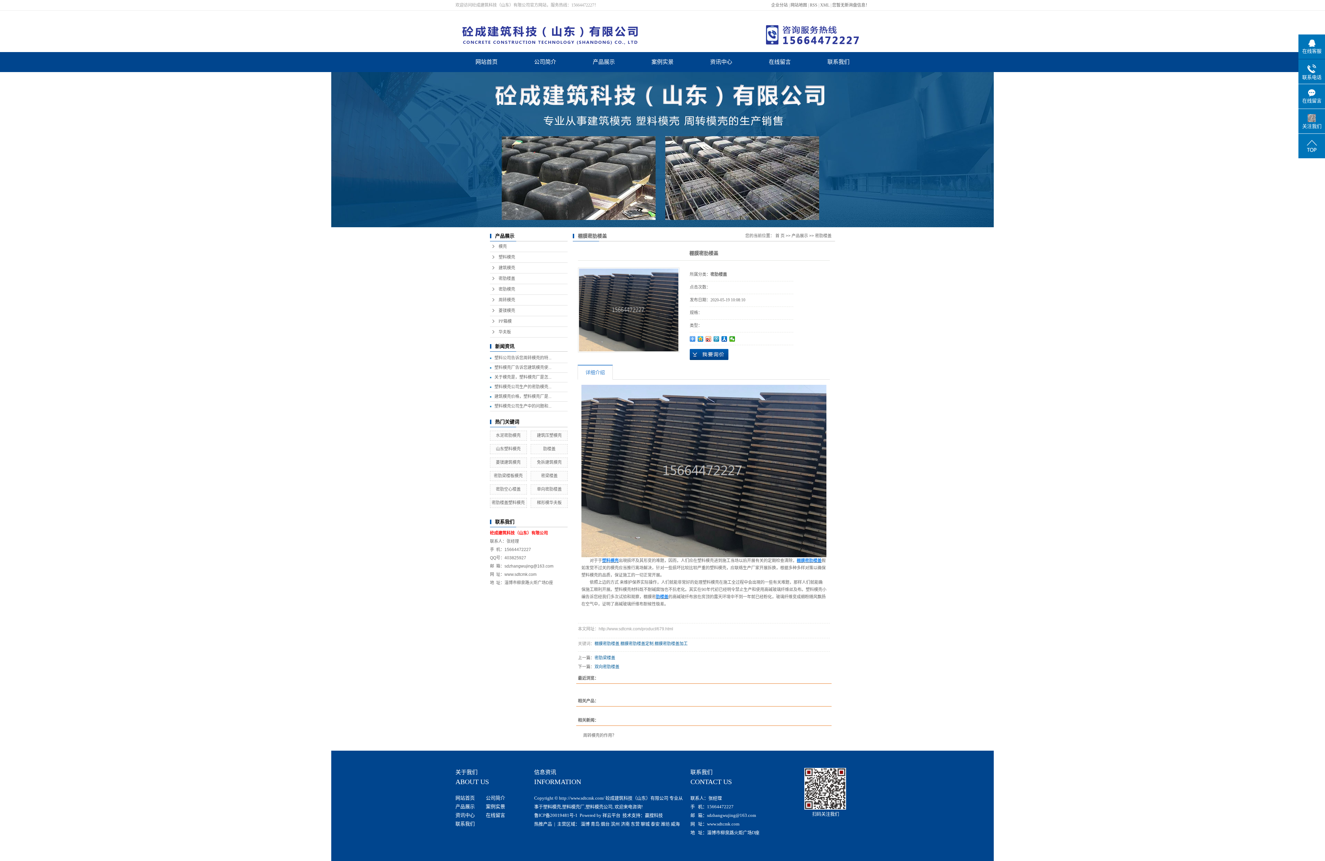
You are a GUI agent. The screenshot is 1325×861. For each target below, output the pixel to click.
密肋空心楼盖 (508, 489)
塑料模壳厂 (573, 806)
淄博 (585, 824)
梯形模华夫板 (549, 502)
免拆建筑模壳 (549, 462)
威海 (675, 824)
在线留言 (780, 62)
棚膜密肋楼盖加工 (671, 643)
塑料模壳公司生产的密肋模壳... (522, 386)
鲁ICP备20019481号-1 (556, 815)
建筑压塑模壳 (549, 435)
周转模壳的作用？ (599, 735)
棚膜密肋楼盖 (607, 643)
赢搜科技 (654, 815)
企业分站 (779, 5)
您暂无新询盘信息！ (851, 5)
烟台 (605, 824)
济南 (625, 824)
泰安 (655, 824)
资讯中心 (721, 62)
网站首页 (486, 62)
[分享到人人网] (724, 339)
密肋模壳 (507, 289)
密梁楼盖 (549, 475)
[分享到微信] (732, 339)
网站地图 (799, 5)
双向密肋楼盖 (607, 666)
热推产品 (543, 824)
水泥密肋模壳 (508, 435)
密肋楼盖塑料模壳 (508, 502)
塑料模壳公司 (599, 806)
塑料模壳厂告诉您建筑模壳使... (522, 367)
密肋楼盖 (507, 278)
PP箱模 (505, 321)
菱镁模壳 (507, 310)
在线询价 (709, 354)
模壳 (503, 246)
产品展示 (604, 62)
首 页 (780, 235)
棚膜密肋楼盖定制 (637, 643)
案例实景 (662, 62)
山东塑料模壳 (508, 449)
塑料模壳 (507, 257)
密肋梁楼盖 (605, 657)
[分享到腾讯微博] (716, 339)
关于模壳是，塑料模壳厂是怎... (522, 377)
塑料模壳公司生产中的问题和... (522, 406)
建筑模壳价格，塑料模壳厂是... (522, 396)
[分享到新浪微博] (708, 339)
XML (825, 5)
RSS (813, 5)
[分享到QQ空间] (701, 339)
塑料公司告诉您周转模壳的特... (522, 358)
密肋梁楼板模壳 (508, 475)
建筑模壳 (507, 268)
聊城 (645, 824)
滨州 (615, 824)
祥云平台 (611, 815)
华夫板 (505, 332)
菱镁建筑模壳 (508, 462)
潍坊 (665, 824)
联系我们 (838, 62)
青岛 (595, 824)
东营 (635, 824)
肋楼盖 (549, 449)
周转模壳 (507, 300)
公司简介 (545, 62)
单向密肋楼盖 (549, 489)
